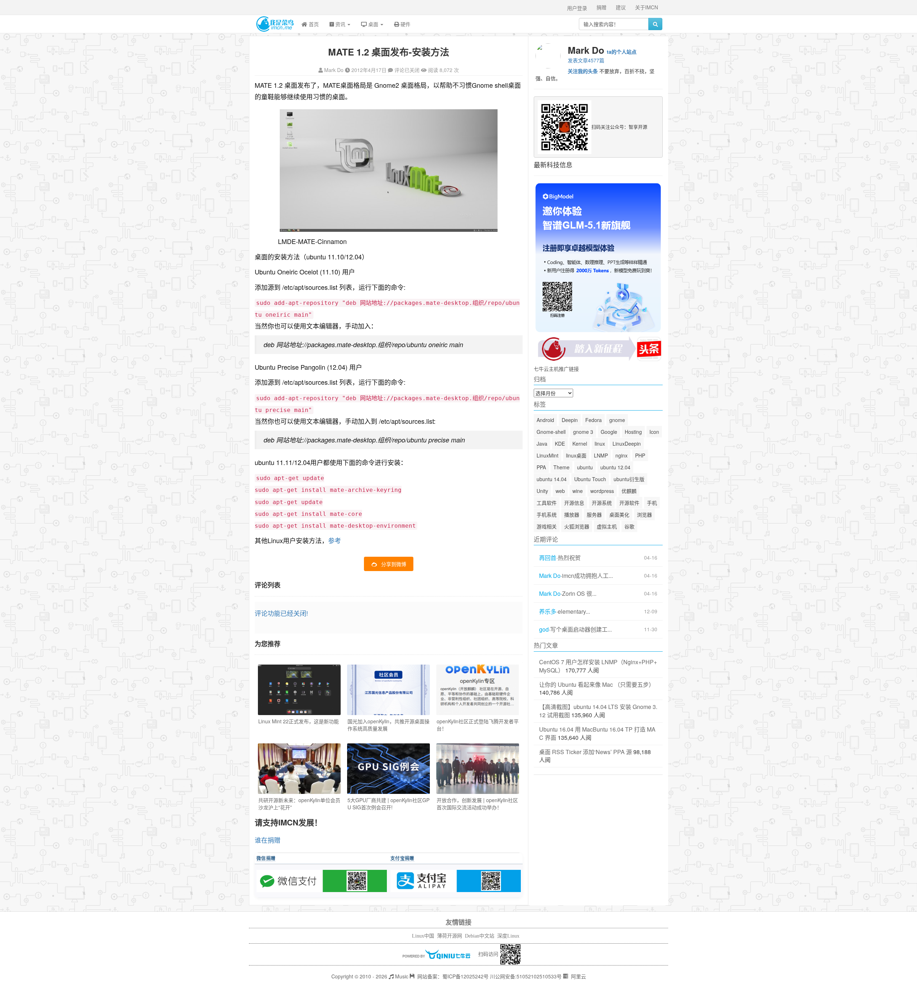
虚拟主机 (607, 526)
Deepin (570, 419)
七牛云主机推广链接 (556, 368)
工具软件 (547, 502)
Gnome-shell (551, 431)
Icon (654, 431)
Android (545, 419)
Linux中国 (423, 936)
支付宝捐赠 (402, 858)
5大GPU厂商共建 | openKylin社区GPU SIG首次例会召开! (388, 803)
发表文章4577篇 (586, 60)
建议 (621, 7)
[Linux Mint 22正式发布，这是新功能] (299, 690)
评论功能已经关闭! (281, 613)
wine (577, 490)
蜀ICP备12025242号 (465, 976)
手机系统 (547, 514)
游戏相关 (547, 526)
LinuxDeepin (627, 443)
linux (600, 443)
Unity (542, 490)
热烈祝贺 (569, 558)
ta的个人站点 (622, 51)
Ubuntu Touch (590, 479)
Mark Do (334, 69)
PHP (640, 455)
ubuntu (585, 467)
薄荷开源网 (449, 936)
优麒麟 (629, 490)
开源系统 (602, 502)
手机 (652, 502)
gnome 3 (583, 431)
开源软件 (629, 502)
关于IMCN (646, 7)
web (560, 490)
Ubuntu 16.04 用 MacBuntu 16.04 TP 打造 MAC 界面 (597, 733)
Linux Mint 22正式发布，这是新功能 (298, 721)
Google (609, 431)
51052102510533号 (539, 976)
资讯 (340, 24)
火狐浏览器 (576, 526)
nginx (621, 455)
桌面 (373, 24)
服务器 (594, 514)
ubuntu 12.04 (615, 467)
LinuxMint (547, 455)
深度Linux (508, 936)
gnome (617, 419)
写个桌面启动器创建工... (581, 629)
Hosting (633, 431)
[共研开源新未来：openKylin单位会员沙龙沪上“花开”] (299, 769)
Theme (561, 467)
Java (542, 443)
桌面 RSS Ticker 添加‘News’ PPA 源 (585, 752)
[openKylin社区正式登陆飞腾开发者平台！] (477, 690)
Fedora (593, 419)
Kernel (579, 443)
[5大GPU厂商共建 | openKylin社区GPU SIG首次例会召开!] (388, 769)
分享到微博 (393, 563)
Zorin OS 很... (579, 594)
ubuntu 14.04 (552, 479)
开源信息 (574, 502)
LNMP (601, 455)
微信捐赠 (265, 858)
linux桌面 (576, 455)
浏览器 (644, 514)
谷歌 (629, 526)
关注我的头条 (583, 71)
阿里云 (578, 976)
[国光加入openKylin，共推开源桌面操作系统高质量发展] (388, 690)
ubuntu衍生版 (629, 479)
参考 (334, 540)
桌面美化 (619, 514)
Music (401, 976)
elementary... (574, 611)
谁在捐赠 (267, 839)
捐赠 (601, 7)
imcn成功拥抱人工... (587, 576)
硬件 (405, 24)
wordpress (602, 490)
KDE (560, 443)
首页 (313, 24)
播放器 (571, 514)
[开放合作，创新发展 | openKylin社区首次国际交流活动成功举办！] (477, 769)
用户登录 (577, 7)
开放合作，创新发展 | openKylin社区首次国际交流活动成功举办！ (477, 803)
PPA (541, 467)
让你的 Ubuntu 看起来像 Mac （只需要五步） (596, 684)
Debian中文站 (479, 936)
